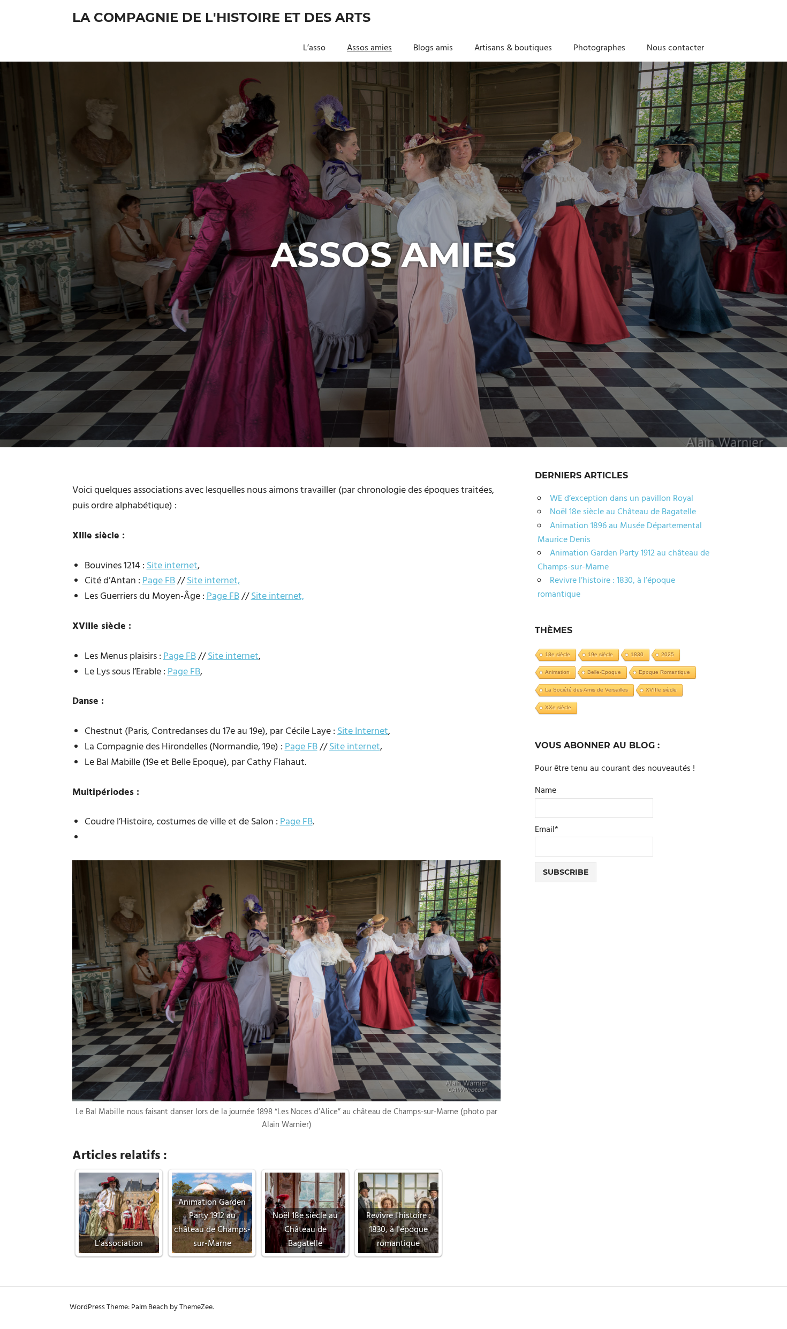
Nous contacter (675, 48)
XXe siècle (558, 707)
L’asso (314, 48)
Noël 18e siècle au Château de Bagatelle (623, 512)
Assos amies (369, 48)
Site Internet (362, 731)
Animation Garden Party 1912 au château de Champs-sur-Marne (623, 560)
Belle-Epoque (604, 672)
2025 (667, 654)
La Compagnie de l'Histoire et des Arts (221, 17)
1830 (637, 654)
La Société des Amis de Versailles (586, 690)
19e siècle (600, 654)
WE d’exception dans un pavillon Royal (621, 499)
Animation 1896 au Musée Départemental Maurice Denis (620, 533)
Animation (557, 672)
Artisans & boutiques (513, 48)
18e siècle (557, 654)
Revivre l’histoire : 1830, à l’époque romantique (606, 588)
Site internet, (213, 581)
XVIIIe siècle (661, 690)
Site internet (172, 566)
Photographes (599, 48)
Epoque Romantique (664, 672)
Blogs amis (433, 48)
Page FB (158, 581)
